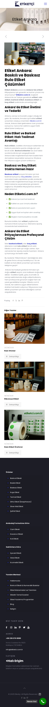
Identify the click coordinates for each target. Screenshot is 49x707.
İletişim (13, 609)
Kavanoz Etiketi (16, 534)
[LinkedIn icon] (24, 697)
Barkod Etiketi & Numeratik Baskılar (24, 585)
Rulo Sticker (10, 351)
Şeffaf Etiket (15, 511)
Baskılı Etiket (15, 483)
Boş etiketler (26, 176)
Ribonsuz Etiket (11, 399)
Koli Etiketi (14, 539)
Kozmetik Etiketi (16, 562)
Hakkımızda (15, 580)
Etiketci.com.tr (36, 121)
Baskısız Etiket (16, 487)
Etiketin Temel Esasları (19, 595)
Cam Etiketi (15, 529)
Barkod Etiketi (16, 478)
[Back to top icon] (24, 688)
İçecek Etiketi (15, 553)
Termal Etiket (15, 497)
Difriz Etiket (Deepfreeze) (20, 501)
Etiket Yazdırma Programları (22, 599)
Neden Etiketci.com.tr (20, 194)
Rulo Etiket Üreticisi (13, 447)
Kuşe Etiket (14, 492)
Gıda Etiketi (14, 558)
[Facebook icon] (22, 697)
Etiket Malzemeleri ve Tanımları (23, 590)
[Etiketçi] (24, 4)
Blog (12, 604)
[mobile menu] (45, 4)
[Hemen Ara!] (42, 701)
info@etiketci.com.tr (14, 649)
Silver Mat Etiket (16, 506)
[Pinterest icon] (27, 697)
